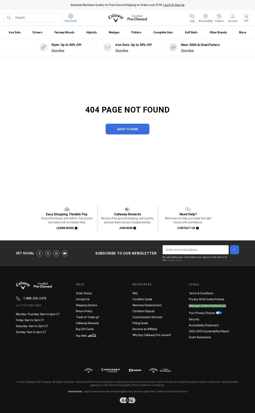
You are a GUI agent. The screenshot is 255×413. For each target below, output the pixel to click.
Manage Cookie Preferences (207, 306)
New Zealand (158, 391)
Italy (130, 391)
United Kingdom (119, 391)
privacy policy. (175, 260)
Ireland (169, 391)
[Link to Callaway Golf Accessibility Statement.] (127, 400)
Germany (138, 391)
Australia (105, 391)
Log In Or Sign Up (173, 5)
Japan (86, 391)
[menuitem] (192, 17)
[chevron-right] (234, 249)
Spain (147, 391)
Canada (94, 391)
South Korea (180, 391)
